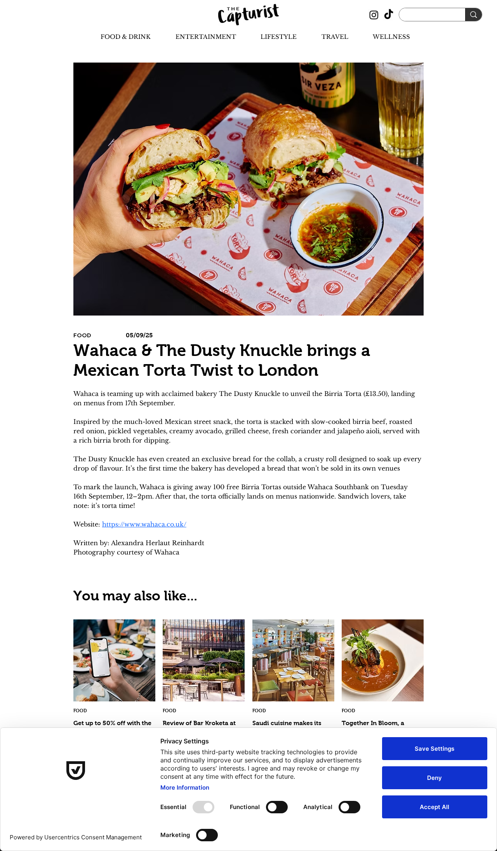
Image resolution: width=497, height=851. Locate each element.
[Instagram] (374, 15)
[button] (119, 36)
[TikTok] (388, 15)
